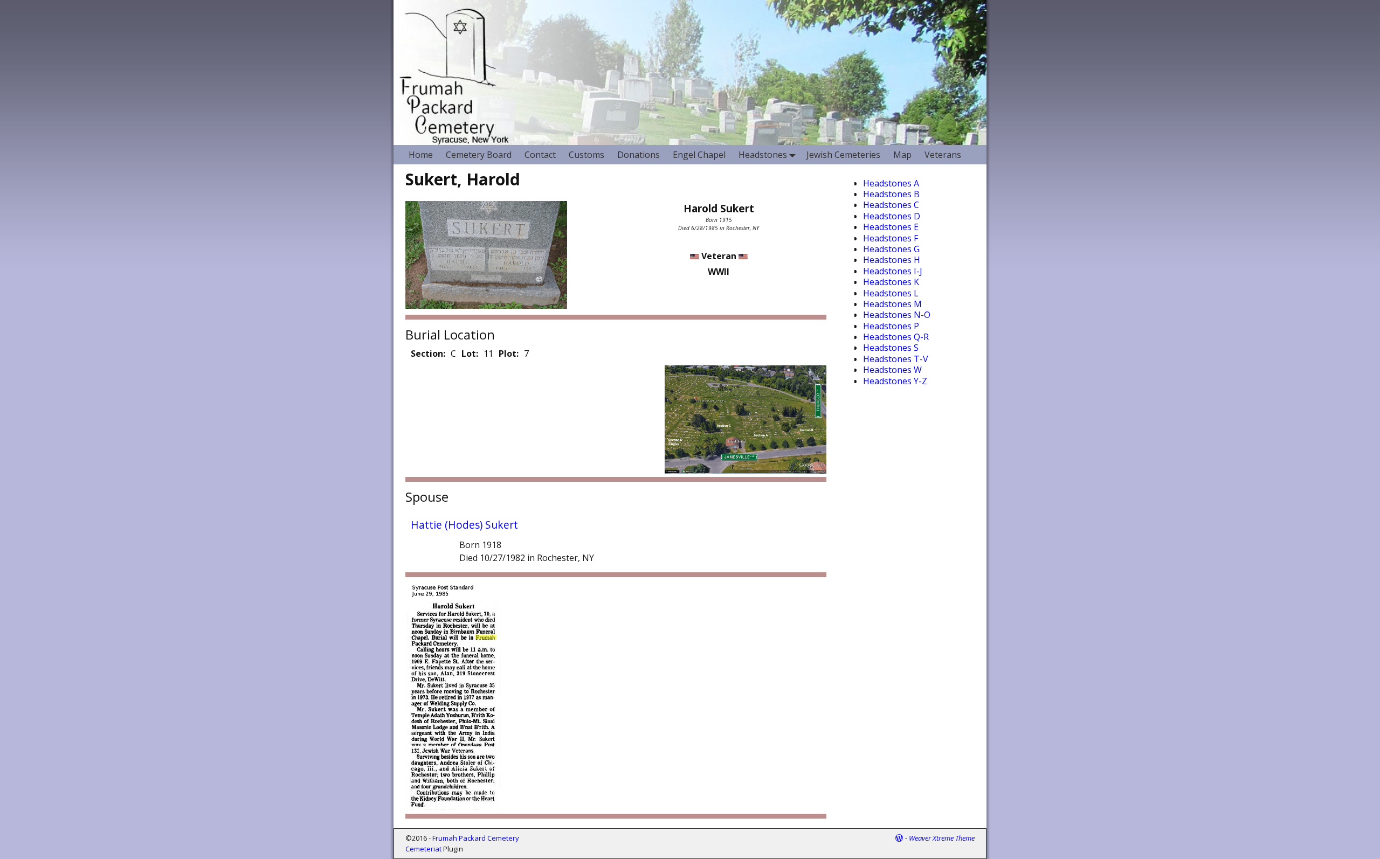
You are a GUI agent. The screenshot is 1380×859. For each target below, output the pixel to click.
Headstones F (890, 238)
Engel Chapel (699, 155)
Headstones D (891, 216)
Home (421, 155)
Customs (586, 155)
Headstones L (891, 293)
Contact (540, 155)
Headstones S (891, 348)
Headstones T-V (895, 359)
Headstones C (891, 205)
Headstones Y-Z (895, 381)
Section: (428, 353)
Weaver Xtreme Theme (942, 838)
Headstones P (891, 326)
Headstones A (891, 183)
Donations (638, 155)
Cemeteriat (423, 849)
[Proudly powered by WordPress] (899, 838)
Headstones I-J (892, 271)
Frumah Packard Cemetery (475, 838)
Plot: (509, 353)
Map (902, 155)
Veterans (942, 155)
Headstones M (892, 304)
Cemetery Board (479, 155)
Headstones (763, 155)
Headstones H (891, 260)
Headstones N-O (896, 315)
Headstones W (892, 370)
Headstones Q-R (896, 337)
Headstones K (891, 282)
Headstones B (891, 194)
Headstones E (891, 227)
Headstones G (891, 249)
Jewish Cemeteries (843, 155)
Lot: (469, 353)
